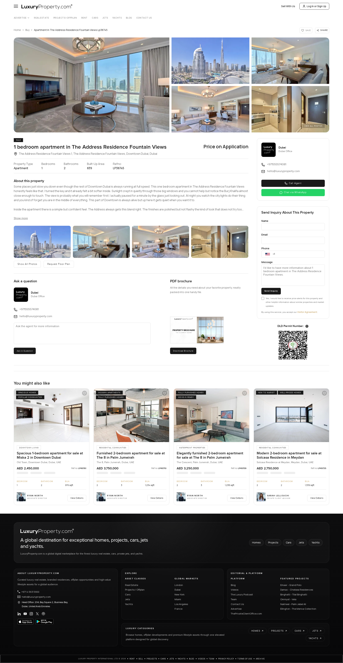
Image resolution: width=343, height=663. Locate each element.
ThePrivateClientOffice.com (246, 613)
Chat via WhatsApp (295, 192)
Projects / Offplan (135, 589)
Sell (141, 659)
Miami (178, 599)
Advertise (20, 17)
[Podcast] (43, 613)
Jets (105, 17)
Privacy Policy (226, 659)
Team (234, 599)
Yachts (117, 17)
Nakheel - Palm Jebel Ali (293, 604)
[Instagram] (31, 613)
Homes (256, 542)
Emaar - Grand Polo (290, 585)
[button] (91, 84)
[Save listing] (84, 393)
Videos (234, 589)
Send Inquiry (271, 291)
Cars (95, 17)
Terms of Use (245, 659)
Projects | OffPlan (65, 17)
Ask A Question (25, 351)
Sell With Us (288, 6)
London (179, 585)
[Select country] (267, 254)
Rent (84, 17)
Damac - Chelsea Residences (296, 589)
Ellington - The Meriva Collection (298, 608)
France (178, 608)
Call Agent (295, 183)
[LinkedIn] (19, 613)
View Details (76, 498)
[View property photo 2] (42, 242)
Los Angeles (181, 604)
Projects (273, 542)
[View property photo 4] (160, 242)
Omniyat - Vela (288, 599)
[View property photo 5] (219, 242)
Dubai (178, 589)
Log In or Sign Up (316, 6)
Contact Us (144, 17)
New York (180, 594)
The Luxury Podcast (242, 594)
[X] (37, 613)
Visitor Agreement (307, 312)
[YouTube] (25, 613)
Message (267, 262)
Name (264, 221)
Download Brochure (183, 351)
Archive (260, 659)
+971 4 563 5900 (30, 591)
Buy (27, 30)
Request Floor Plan (58, 264)
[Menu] (15, 6)
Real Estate (41, 17)
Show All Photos (27, 264)
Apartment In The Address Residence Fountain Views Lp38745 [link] (71, 30)
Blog (129, 17)
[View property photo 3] (101, 242)
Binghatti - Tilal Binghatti (293, 594)
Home (17, 30)
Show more (21, 218)
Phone (265, 248)
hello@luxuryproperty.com (36, 596)
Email (264, 234)
